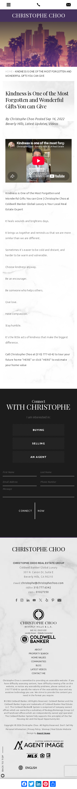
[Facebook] (16, 600)
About (38, 649)
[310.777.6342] (38, 4)
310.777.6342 (42, 587)
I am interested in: (38, 417)
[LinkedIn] (28, 600)
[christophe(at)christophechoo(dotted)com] (68, 5)
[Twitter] (40, 600)
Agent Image (43, 733)
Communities (38, 661)
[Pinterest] (53, 600)
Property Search (38, 653)
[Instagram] (21, 600)
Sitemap (46, 729)
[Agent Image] (38, 748)
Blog (38, 665)
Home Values (38, 657)
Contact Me (38, 673)
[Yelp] (46, 600)
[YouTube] (34, 600)
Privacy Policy (34, 729)
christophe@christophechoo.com (42, 583)
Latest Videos (38, 669)
